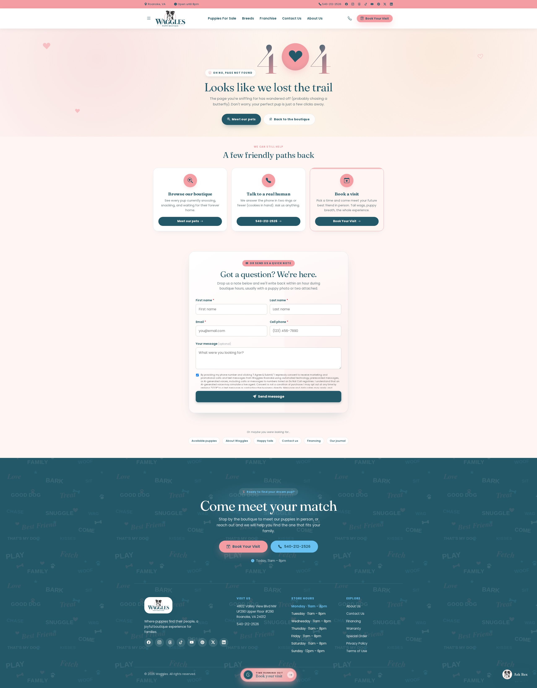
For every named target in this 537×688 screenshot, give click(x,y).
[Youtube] (372, 4)
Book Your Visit (344, 221)
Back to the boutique (292, 119)
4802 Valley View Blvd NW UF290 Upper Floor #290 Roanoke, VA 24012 (256, 611)
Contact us (290, 441)
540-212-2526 (331, 4)
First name (205, 300)
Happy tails (265, 441)
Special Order (356, 636)
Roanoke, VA (156, 4)
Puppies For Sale (222, 18)
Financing (314, 441)
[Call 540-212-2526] (349, 18)
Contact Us (291, 18)
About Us (315, 18)
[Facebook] (346, 4)
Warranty (353, 628)
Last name (279, 300)
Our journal (337, 441)
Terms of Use (356, 651)
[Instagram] (352, 4)
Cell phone (279, 322)
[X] (384, 4)
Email (201, 322)
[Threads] (359, 4)
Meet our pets (244, 119)
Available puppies (204, 441)
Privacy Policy (357, 643)
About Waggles (237, 441)
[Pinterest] (378, 4)
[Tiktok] (365, 4)
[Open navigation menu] (148, 18)
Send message (271, 396)
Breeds (248, 18)
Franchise (268, 18)
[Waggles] (170, 18)
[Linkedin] (391, 4)
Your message (213, 344)
